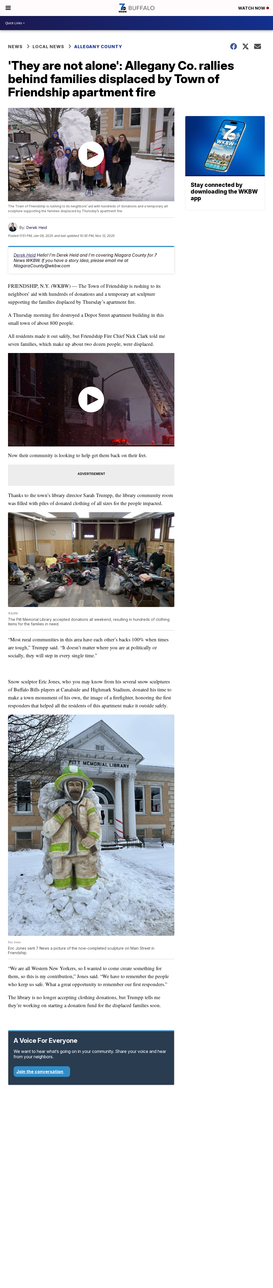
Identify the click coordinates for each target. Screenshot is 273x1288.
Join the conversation (40, 1071)
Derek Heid (36, 227)
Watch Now (252, 8)
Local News (48, 46)
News (15, 46)
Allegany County (98, 46)
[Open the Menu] (8, 8)
